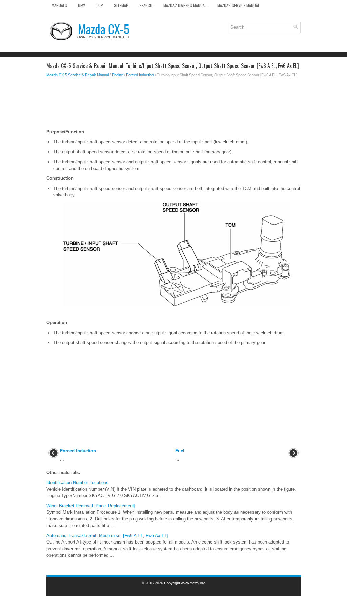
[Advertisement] (173, 105)
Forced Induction (140, 75)
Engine (117, 75)
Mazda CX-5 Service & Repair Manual (77, 75)
